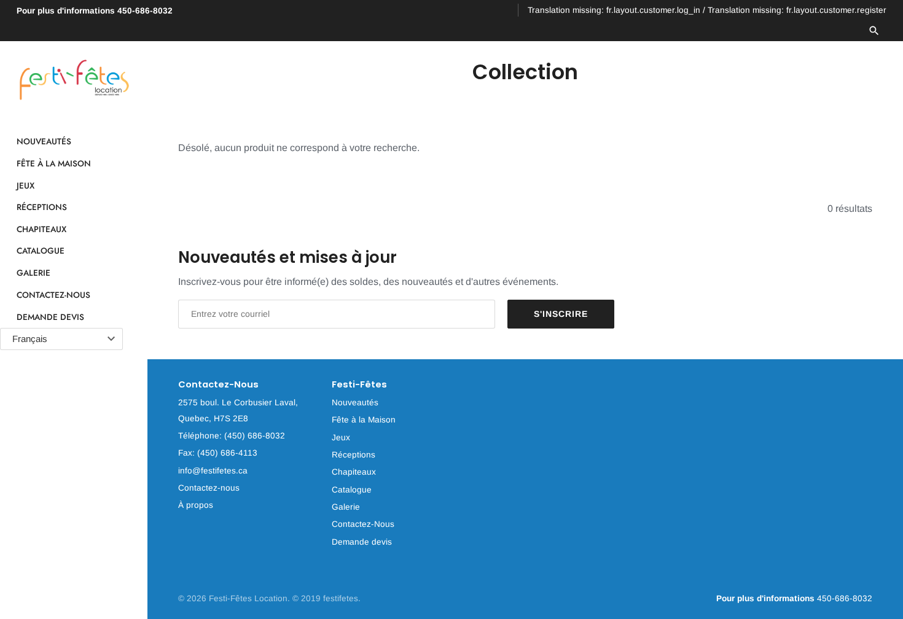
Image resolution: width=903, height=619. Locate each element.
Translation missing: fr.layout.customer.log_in (614, 10)
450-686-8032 (95, 10)
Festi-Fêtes (359, 385)
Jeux (25, 185)
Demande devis (50, 317)
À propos (195, 505)
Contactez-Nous (53, 295)
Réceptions (42, 207)
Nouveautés (44, 142)
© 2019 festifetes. (326, 598)
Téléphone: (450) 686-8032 (231, 435)
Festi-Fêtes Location (248, 598)
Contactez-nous (209, 487)
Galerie (33, 273)
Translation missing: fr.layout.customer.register (797, 10)
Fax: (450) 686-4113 (217, 452)
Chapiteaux (41, 229)
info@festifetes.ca (213, 470)
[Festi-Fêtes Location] (73, 80)
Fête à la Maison (54, 163)
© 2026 (193, 598)
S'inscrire (561, 314)
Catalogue (40, 251)
